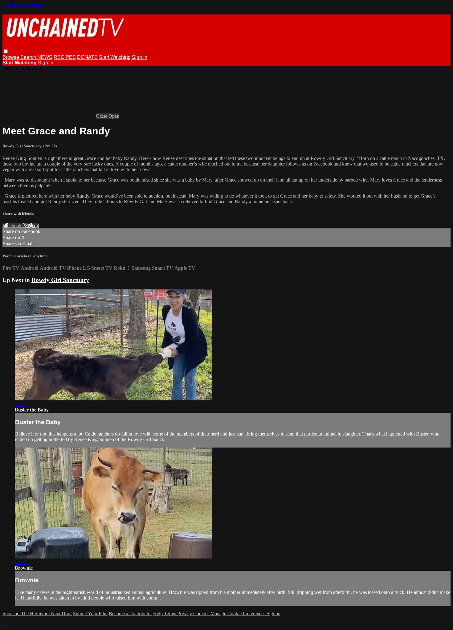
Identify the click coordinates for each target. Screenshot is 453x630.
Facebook (12, 225)
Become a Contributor (130, 613)
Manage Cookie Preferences (238, 613)
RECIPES (65, 57)
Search (28, 57)
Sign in (139, 57)
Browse (11, 57)
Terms (170, 613)
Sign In (45, 62)
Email (33, 225)
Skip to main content (22, 5)
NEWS (44, 57)
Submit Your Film (90, 613)
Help (158, 613)
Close (102, 116)
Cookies (201, 613)
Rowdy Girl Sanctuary (22, 146)
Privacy (185, 613)
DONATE (87, 57)
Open (113, 116)
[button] (6, 51)
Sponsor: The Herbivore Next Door (37, 613)
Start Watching (115, 57)
